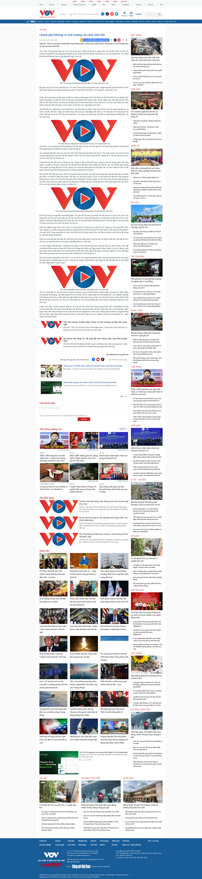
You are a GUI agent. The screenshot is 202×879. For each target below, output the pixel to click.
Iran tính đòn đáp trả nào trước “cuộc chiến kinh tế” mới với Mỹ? (53, 629)
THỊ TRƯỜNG (137, 256)
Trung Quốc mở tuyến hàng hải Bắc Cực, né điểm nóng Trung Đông (53, 712)
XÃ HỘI (43, 29)
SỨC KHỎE (136, 653)
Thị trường (74, 21)
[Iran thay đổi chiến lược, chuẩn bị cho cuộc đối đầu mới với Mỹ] (84, 616)
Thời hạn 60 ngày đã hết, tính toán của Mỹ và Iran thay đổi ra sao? (53, 739)
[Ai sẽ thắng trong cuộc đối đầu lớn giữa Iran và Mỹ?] (53, 588)
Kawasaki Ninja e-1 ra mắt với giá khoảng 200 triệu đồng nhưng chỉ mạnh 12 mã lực (145, 511)
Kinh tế (67, 21)
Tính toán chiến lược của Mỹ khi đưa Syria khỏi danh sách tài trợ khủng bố (83, 602)
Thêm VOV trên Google (119, 360)
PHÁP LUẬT (136, 310)
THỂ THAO (136, 367)
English (139, 14)
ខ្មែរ (104, 4)
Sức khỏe (127, 21)
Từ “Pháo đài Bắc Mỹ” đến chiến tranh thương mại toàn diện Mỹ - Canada (52, 574)
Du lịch (154, 21)
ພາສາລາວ (126, 4)
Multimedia (60, 21)
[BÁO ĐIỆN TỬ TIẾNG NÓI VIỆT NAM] (47, 14)
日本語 (94, 4)
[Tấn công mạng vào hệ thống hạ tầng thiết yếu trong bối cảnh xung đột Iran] (114, 561)
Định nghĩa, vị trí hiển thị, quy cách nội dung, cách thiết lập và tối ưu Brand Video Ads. (91, 369)
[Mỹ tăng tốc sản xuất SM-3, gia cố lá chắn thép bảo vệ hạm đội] (84, 726)
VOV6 (115, 1)
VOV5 (107, 1)
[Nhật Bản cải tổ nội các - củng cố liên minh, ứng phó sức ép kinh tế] (84, 561)
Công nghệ (119, 21)
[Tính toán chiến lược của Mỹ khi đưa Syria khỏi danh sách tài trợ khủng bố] (84, 588)
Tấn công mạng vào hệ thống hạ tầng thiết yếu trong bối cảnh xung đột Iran (114, 574)
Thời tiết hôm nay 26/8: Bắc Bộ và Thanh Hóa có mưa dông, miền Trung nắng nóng (147, 764)
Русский (138, 4)
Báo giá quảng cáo (73, 861)
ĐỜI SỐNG (136, 35)
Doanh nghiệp (109, 21)
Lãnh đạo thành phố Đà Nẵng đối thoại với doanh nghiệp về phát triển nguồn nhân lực (147, 190)
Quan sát (44, 551)
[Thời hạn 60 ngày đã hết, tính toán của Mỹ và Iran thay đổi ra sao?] (53, 726)
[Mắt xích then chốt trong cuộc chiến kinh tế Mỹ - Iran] (114, 671)
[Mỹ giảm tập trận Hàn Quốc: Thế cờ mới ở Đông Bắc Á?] (114, 699)
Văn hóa (142, 21)
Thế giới (53, 21)
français (51, 4)
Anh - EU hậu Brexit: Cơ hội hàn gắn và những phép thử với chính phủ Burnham (53, 684)
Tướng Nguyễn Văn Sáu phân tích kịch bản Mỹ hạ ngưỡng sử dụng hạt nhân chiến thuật (114, 739)
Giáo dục (128, 778)
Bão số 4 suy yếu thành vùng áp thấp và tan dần (101, 812)
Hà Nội (62, 14)
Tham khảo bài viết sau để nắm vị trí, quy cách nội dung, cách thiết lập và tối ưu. (90, 385)
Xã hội (47, 21)
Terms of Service (80, 415)
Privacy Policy (69, 415)
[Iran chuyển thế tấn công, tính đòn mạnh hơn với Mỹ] (84, 644)
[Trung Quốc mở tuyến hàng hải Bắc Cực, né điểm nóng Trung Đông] (53, 699)
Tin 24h (135, 536)
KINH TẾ (135, 146)
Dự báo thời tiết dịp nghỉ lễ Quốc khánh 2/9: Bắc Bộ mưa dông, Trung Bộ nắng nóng (147, 756)
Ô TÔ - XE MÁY (138, 479)
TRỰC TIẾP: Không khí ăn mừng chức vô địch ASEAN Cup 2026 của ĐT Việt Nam (147, 419)
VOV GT (124, 1)
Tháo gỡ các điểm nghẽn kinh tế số (146, 177)
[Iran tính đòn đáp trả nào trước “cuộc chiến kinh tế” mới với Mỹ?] (53, 616)
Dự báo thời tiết (140, 709)
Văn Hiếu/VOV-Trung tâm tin (117, 354)
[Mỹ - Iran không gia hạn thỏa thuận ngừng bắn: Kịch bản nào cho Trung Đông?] (84, 671)
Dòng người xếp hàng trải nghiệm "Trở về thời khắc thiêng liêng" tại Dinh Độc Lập (147, 647)
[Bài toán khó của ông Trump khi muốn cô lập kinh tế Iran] (114, 616)
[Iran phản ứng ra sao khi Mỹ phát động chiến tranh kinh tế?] (114, 588)
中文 (40, 4)
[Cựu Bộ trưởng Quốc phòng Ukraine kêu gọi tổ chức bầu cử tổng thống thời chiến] (84, 699)
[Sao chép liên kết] (122, 40)
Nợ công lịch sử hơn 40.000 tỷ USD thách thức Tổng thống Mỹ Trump (114, 657)
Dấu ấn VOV (137, 590)
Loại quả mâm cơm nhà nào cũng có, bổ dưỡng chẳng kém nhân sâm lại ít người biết (147, 684)
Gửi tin (84, 419)
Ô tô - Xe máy (99, 21)
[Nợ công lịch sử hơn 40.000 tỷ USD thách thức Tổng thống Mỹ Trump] (114, 644)
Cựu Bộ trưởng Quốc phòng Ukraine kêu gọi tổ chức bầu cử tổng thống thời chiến (83, 712)
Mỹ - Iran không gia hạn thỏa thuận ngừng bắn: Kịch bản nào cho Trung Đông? (84, 684)
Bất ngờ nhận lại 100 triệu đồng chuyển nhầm (58, 824)
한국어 (114, 4)
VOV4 (99, 1)
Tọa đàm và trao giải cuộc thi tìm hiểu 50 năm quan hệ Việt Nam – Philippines (147, 632)
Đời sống (135, 21)
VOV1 (75, 1)
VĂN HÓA (135, 89)
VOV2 (83, 1)
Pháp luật (83, 21)
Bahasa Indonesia (79, 4)
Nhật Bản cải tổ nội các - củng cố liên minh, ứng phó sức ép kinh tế (83, 574)
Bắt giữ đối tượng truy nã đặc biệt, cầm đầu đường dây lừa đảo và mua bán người (147, 360)
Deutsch (63, 4)
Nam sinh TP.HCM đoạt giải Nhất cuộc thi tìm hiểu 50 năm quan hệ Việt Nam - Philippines (147, 624)
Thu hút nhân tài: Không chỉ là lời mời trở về (141, 818)
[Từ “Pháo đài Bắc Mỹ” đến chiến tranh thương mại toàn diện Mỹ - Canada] (53, 561)
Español (150, 4)
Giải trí (148, 21)
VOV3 (91, 1)
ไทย (161, 4)
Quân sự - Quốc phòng (165, 21)
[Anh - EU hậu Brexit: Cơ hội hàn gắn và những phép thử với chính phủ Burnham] (53, 671)
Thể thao (90, 21)
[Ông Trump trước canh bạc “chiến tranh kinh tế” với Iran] (53, 644)
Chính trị (40, 21)
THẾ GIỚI (135, 425)
